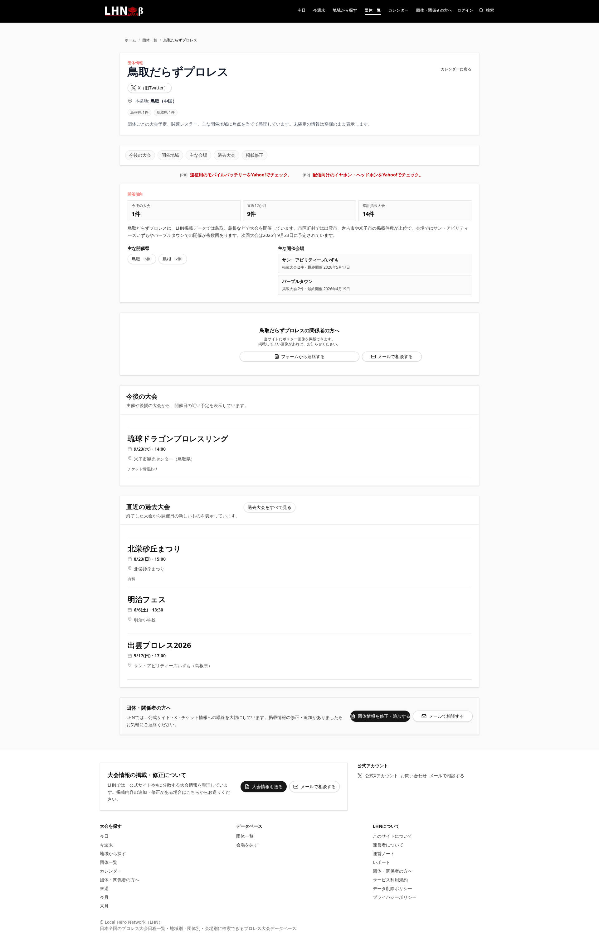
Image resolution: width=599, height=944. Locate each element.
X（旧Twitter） (153, 88)
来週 (104, 888)
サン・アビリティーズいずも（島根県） (173, 665)
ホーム (130, 40)
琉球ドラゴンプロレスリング (178, 438)
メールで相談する (395, 356)
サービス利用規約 (390, 880)
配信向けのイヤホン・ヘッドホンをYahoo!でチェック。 (368, 175)
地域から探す (113, 853)
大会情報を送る (267, 786)
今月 (104, 897)
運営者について (388, 845)
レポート (381, 862)
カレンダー (111, 871)
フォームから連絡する (303, 356)
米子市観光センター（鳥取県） (164, 459)
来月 (104, 906)
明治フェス (147, 599)
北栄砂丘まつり (154, 548)
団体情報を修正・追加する (384, 716)
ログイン (465, 10)
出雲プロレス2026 (159, 645)
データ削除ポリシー (392, 888)
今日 (104, 836)
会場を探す (247, 845)
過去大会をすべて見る (269, 507)
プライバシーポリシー (394, 897)
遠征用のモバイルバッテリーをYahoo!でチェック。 (241, 175)
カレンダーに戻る (456, 69)
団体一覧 (149, 40)
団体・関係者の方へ (119, 880)
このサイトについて (392, 836)
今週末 (106, 845)
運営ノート (384, 853)
